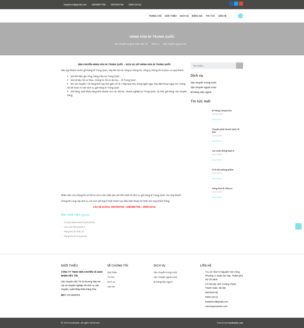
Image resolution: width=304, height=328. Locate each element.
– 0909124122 (147, 206)
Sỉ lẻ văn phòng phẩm (222, 169)
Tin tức (210, 15)
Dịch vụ (184, 15)
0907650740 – (118, 206)
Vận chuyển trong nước (203, 82)
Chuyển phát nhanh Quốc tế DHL (79, 222)
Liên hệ (222, 15)
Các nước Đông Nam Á (74, 226)
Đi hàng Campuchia (222, 110)
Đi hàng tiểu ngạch (201, 92)
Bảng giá (197, 15)
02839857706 (133, 206)
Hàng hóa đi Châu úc (74, 231)
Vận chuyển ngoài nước (203, 87)
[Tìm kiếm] (239, 65)
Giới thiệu (171, 15)
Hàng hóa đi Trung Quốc (75, 236)
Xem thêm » (217, 119)
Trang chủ (155, 15)
